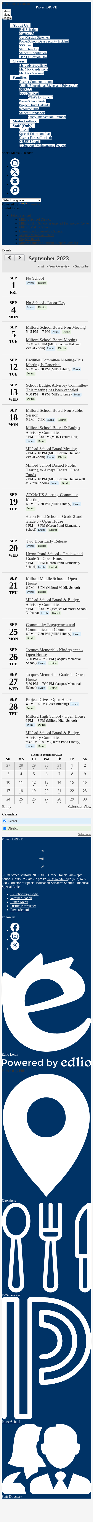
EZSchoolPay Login (24, 894)
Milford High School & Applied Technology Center (54, 223)
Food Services (28, 93)
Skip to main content (16, 3)
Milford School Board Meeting (51, 340)
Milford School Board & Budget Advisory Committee (53, 430)
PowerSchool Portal (32, 101)
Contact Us (26, 33)
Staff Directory (29, 49)
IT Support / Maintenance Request (42, 145)
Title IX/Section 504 (33, 57)
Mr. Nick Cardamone (33, 69)
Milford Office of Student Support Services (48, 243)
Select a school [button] (20, 215)
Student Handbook (32, 113)
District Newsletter (23, 906)
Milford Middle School (34, 227)
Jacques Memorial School (36, 235)
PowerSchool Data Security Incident (44, 41)
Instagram (14, 162)
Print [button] (40, 266)
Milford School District (35, 219)
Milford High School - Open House (55, 716)
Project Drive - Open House (49, 699)
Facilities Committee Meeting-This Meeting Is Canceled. (54, 362)
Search (14, 190)
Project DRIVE (29, 239)
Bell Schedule (28, 29)
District (13, 828)
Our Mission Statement (34, 37)
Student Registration (33, 53)
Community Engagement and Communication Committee (50, 627)
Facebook (14, 927)
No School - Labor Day (45, 302)
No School (35, 278)
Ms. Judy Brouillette (33, 65)
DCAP (24, 130)
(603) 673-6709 (57, 879)
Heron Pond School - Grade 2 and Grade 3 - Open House (54, 518)
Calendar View (79, 806)
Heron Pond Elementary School (41, 231)
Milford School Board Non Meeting (56, 327)
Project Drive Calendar (34, 105)
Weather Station (21, 898)
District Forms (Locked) (35, 137)
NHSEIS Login (29, 141)
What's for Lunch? (40, 97)
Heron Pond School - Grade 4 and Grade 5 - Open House (54, 556)
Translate (34, 204)
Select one (84, 834)
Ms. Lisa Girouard (31, 73)
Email (14, 181)
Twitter (14, 172)
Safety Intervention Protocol (47, 117)
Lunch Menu (19, 902)
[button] (20, 25)
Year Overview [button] (59, 266)
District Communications (36, 82)
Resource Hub (29, 109)
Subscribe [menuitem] (81, 266)
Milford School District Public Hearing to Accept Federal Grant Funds (52, 470)
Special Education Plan (35, 134)
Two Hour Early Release (46, 541)
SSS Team (26, 45)
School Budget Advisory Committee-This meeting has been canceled (57, 387)
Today (6, 806)
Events (12, 821)
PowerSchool (19, 910)
